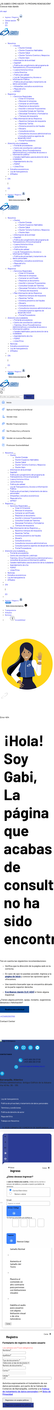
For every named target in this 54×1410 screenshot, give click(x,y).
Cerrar (44, 1168)
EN (6, 23)
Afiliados (14, 174)
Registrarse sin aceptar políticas (17, 1400)
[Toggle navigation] (2, 389)
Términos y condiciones (11, 1107)
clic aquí (3, 11)
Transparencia (10, 610)
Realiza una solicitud (14, 1009)
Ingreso (11, 1235)
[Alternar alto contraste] (5, 1153)
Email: (9, 1200)
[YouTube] (23, 1048)
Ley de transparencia (19, 171)
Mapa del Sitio (7, 1116)
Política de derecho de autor (12, 1112)
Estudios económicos (19, 169)
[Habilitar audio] (5, 1159)
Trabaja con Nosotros (10, 1121)
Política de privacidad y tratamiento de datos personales (24, 1103)
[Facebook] (16, 1048)
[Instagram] (30, 1048)
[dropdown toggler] (15, 453)
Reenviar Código (23, 1242)
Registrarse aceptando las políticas (18, 1405)
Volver (12, 1168)
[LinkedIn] (37, 1048)
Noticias (13, 343)
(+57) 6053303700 (7, 1016)
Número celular (20, 1194)
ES (6, 25)
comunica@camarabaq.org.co (32, 1066)
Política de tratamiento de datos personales (26, 1390)
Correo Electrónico (20, 1190)
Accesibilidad (20, 620)
